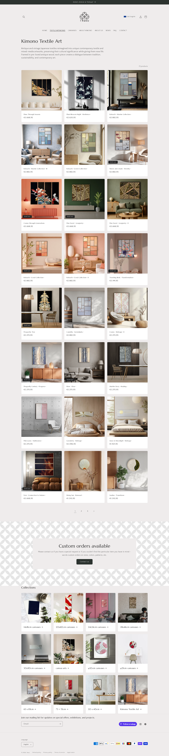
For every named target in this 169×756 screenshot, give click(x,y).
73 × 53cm (61, 709)
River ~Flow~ (71, 386)
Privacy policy (47, 752)
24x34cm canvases (97, 627)
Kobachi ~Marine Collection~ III (35, 169)
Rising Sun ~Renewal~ (75, 495)
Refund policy (37, 752)
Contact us (84, 562)
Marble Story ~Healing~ (118, 386)
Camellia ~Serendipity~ (75, 332)
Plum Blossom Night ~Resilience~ (79, 114)
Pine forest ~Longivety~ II (119, 223)
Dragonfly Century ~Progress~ (35, 386)
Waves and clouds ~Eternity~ (120, 169)
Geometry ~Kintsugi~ (74, 441)
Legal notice (71, 752)
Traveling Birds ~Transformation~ (122, 278)
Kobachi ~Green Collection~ (77, 169)
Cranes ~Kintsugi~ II (117, 332)
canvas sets (61, 668)
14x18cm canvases (32, 627)
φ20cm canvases (96, 668)
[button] (23, 16)
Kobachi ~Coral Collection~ (34, 278)
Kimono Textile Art (129, 709)
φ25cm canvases (128, 668)
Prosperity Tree (29, 332)
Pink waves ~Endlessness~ (33, 441)
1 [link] (75, 511)
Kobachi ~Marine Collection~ (120, 114)
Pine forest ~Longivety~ (75, 223)
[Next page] (93, 511)
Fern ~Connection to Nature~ (35, 495)
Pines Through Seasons (32, 114)
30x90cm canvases (33, 668)
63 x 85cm (29, 709)
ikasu (28, 752)
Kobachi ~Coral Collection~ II (78, 278)
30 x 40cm (93, 709)
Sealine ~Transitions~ (117, 495)
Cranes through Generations (34, 223)
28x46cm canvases (129, 627)
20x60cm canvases (65, 627)
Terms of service (59, 752)
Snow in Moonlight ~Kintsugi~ (121, 441)
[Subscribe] (60, 724)
